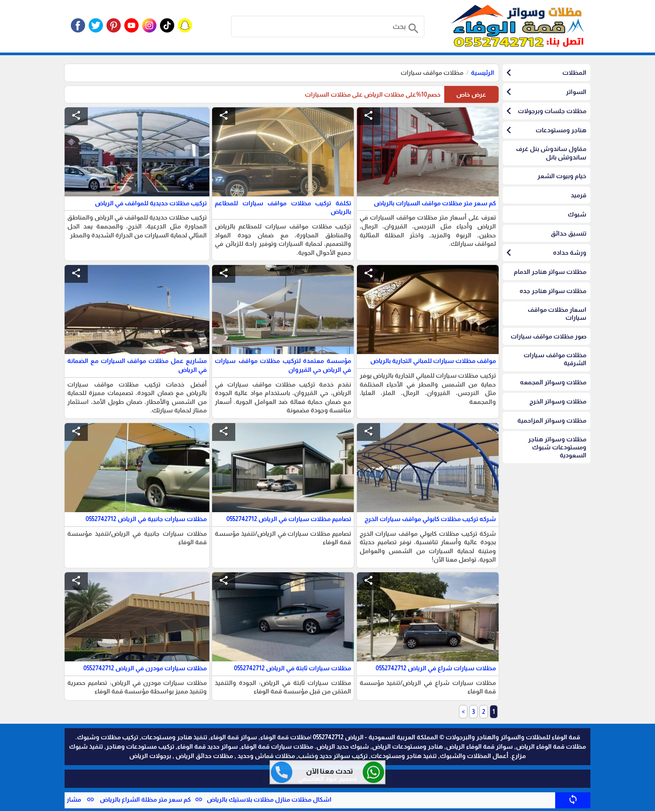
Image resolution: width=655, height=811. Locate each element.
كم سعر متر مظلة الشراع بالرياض (186, 799)
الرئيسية (482, 72)
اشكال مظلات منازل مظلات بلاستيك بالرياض (311, 799)
